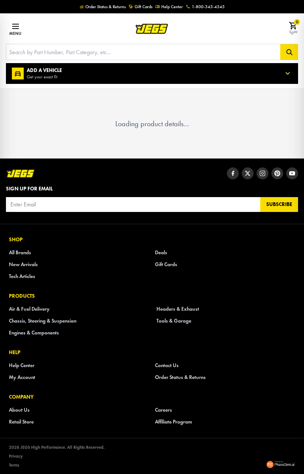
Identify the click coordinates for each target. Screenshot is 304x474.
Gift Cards (143, 6)
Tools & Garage (173, 321)
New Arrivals (23, 264)
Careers (163, 410)
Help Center (172, 6)
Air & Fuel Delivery (29, 309)
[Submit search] (289, 52)
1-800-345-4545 (208, 6)
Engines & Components (34, 333)
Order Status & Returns (105, 6)
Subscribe (279, 204)
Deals (161, 252)
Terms (14, 465)
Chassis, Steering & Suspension (42, 321)
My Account (22, 377)
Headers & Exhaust (177, 309)
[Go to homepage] (21, 173)
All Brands (20, 252)
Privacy (16, 456)
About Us (19, 410)
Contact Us (167, 365)
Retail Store (21, 422)
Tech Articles (22, 276)
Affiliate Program (173, 422)
